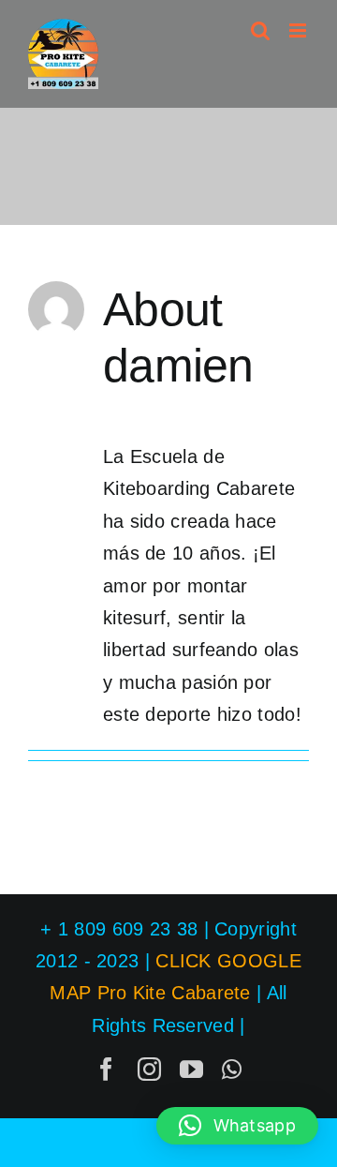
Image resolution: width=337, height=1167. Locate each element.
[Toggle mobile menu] (299, 30)
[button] (237, 1126)
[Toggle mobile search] (260, 30)
